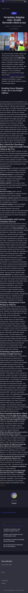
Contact (4, 583)
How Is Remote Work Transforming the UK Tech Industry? (13, 545)
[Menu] (24, 1)
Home (3, 572)
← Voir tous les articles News (8, 512)
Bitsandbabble (7, 561)
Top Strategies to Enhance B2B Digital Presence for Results (14, 540)
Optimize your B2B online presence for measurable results (13, 535)
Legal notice (5, 580)
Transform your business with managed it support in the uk (12, 529)
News (8, 8)
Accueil (3, 8)
